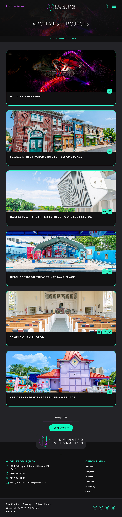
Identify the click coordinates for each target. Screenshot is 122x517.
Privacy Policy (43, 504)
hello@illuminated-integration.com (28, 482)
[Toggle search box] (106, 6)
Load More (60, 428)
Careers (89, 491)
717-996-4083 (17, 478)
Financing (90, 486)
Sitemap (27, 504)
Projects (89, 471)
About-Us (90, 466)
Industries (90, 476)
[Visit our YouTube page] (107, 508)
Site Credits (12, 504)
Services (89, 481)
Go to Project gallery (62, 38)
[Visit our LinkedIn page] (113, 508)
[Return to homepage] (61, 441)
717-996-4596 (17, 6)
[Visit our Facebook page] (95, 508)
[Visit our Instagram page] (101, 508)
